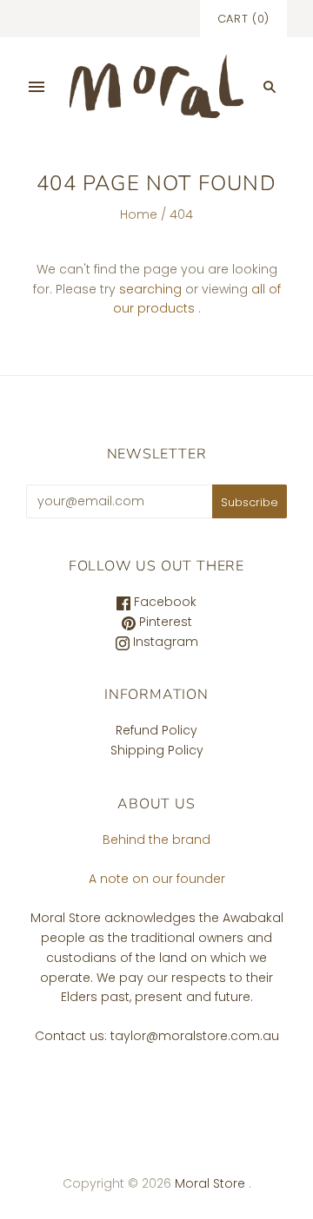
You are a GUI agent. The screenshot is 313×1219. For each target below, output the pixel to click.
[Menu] (36, 87)
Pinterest (164, 621)
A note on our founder (157, 878)
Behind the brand (156, 839)
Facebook (163, 601)
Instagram (164, 641)
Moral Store (212, 1183)
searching (150, 289)
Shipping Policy (156, 750)
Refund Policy (156, 730)
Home (138, 214)
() (243, 18)
